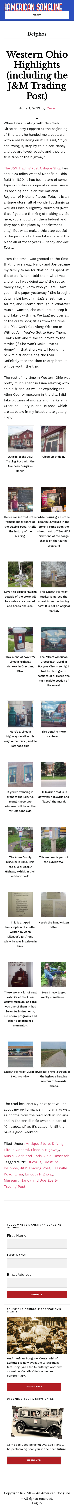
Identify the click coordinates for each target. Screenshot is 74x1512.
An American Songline (53, 1493)
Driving (58, 1143)
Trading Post (15, 1186)
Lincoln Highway (45, 1150)
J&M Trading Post (35, 1168)
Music (9, 1156)
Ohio (48, 1156)
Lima (19, 1174)
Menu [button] (37, 15)
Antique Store (38, 1143)
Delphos (11, 1168)
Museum (11, 1180)
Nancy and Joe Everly (38, 1180)
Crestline (51, 1162)
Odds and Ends (29, 1156)
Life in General (16, 1150)
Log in (37, 1503)
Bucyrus (34, 1162)
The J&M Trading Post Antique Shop (32, 168)
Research (61, 1156)
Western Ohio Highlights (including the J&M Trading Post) (37, 75)
